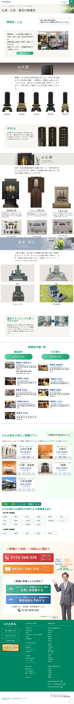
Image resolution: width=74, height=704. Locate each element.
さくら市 (62, 520)
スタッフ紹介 (29, 660)
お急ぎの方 (28, 677)
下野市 (4, 524)
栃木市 (27, 516)
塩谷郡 (38, 524)
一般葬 (27, 636)
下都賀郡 (27, 524)
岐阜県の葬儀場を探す (54, 686)
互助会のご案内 (10, 640)
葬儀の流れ (28, 669)
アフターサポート (30, 649)
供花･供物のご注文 (10, 630)
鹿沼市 (50, 516)
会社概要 (64, 2)
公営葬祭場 (28, 638)
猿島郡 (50, 533)
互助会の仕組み (29, 658)
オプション (28, 645)
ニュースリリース (30, 662)
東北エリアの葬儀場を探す (55, 684)
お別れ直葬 (28, 630)
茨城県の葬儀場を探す (54, 666)
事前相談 (27, 647)
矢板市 (38, 520)
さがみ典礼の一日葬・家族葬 (33, 634)
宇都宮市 (5, 516)
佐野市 (38, 516)
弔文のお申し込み (10, 635)
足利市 (16, 516)
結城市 (16, 533)
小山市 (4, 520)
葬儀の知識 (28, 666)
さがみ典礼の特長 (30, 643)
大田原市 (27, 520)
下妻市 (27, 533)
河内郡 (16, 524)
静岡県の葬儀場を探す (54, 681)
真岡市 (16, 520)
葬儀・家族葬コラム (31, 673)
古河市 (4, 533)
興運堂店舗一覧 (24, 53)
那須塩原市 (51, 520)
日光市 (61, 516)
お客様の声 (28, 651)
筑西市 (38, 533)
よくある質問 (29, 671)
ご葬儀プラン (29, 628)
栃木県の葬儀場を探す (54, 628)
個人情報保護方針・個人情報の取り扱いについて (14, 698)
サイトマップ (5, 699)
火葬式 (27, 632)
